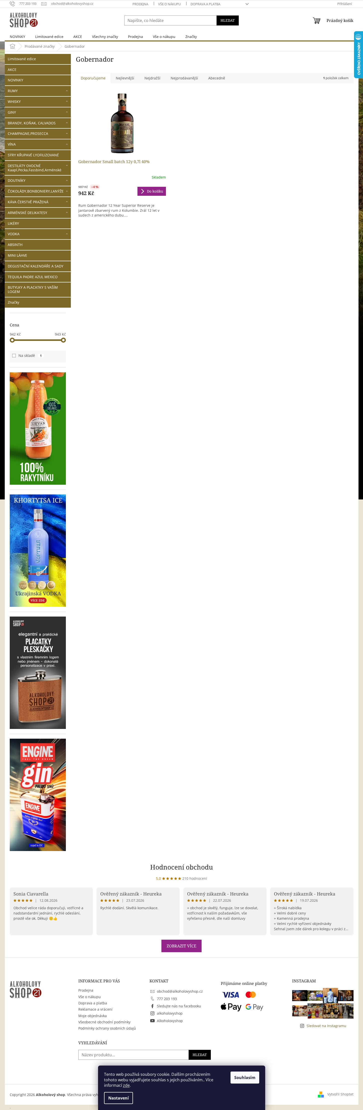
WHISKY (14, 101)
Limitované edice (22, 58)
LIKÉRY (13, 223)
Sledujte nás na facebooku (179, 1006)
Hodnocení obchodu (181, 867)
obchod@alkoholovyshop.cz (180, 991)
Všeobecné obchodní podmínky (104, 1022)
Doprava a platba (205, 4)
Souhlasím (244, 1077)
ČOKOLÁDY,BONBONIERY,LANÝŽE (36, 191)
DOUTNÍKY (16, 180)
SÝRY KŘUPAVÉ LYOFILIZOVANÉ (33, 155)
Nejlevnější (125, 78)
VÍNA (12, 144)
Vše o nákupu (169, 4)
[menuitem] (17, 36)
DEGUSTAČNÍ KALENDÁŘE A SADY (35, 266)
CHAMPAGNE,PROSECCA (28, 133)
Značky (13, 302)
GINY (12, 112)
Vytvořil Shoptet (340, 1094)
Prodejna (140, 4)
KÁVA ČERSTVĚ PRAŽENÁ (28, 202)
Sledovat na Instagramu (326, 1025)
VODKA (13, 233)
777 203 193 (167, 998)
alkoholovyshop (170, 1013)
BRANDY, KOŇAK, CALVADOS (32, 123)
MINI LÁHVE (17, 255)
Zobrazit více (181, 946)
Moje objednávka (92, 1015)
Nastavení (118, 1098)
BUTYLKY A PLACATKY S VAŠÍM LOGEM (33, 289)
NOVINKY (15, 80)
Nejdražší (152, 78)
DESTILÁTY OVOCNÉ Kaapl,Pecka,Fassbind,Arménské (34, 167)
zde (126, 1085)
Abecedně (216, 78)
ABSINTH (15, 244)
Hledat (228, 20)
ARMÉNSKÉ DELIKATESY (27, 212)
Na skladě (30, 355)
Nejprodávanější (184, 78)
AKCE (12, 69)
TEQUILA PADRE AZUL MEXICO (33, 276)
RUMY (13, 90)
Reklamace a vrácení (95, 1009)
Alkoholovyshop (170, 1020)
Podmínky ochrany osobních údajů (107, 1028)
